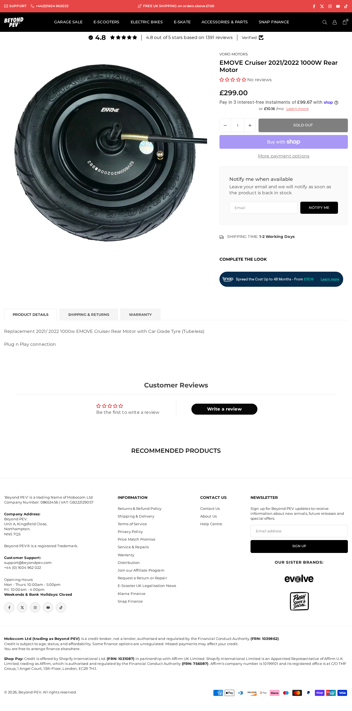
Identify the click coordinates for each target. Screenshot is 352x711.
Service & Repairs (133, 547)
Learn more (297, 108)
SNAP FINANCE (274, 21)
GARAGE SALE (68, 21)
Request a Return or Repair (142, 578)
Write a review (224, 409)
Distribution (129, 562)
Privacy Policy (130, 532)
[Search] (325, 22)
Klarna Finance (131, 593)
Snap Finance (130, 601)
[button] (232, 79)
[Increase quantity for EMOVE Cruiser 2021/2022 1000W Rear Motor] (249, 125)
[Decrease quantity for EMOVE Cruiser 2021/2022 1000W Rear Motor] (225, 125)
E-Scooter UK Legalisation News (147, 586)
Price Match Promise (136, 539)
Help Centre (211, 524)
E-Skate (182, 21)
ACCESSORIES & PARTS (225, 21)
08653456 (49, 502)
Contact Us (210, 508)
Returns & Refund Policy (140, 508)
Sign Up (299, 546)
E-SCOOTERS (107, 21)
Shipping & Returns (88, 314)
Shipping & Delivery (136, 516)
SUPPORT (17, 6)
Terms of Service (132, 524)
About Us (208, 516)
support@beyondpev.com (28, 563)
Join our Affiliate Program (141, 570)
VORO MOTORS (233, 54)
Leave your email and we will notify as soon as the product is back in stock (280, 189)
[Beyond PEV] (13, 22)
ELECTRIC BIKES (147, 21)
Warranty (126, 555)
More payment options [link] (283, 156)
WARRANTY (140, 314)
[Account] (335, 22)
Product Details (30, 314)
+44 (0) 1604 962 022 (22, 568)
